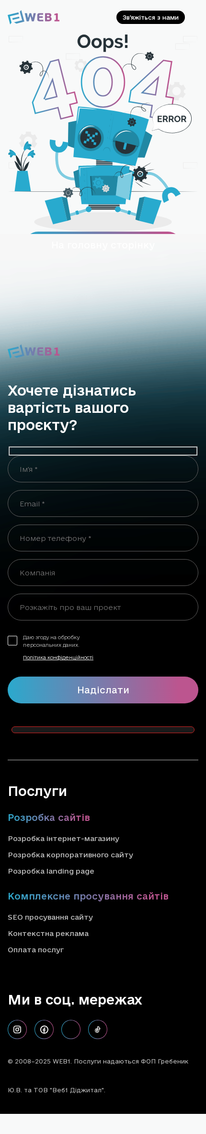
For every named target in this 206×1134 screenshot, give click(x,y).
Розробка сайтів (49, 817)
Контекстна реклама (48, 933)
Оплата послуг (36, 950)
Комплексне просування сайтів (88, 896)
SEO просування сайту (50, 917)
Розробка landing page (51, 871)
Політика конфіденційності (58, 657)
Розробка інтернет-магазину (63, 838)
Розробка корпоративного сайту (70, 855)
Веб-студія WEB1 (135, 1090)
